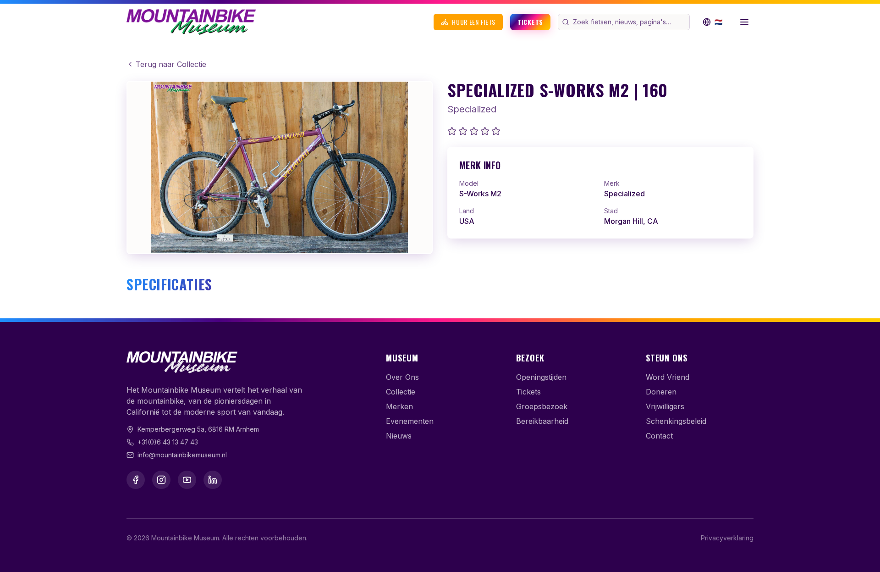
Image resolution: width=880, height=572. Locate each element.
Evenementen (410, 421)
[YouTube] (187, 480)
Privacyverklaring (727, 538)
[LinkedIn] (213, 480)
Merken (399, 406)
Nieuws (399, 435)
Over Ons (402, 377)
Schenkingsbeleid (676, 421)
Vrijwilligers (665, 406)
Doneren (661, 391)
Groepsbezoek (541, 406)
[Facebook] (135, 480)
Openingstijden (541, 377)
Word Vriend (667, 377)
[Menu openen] (744, 22)
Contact (659, 435)
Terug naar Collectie (171, 64)
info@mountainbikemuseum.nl (182, 455)
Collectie (400, 391)
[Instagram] (161, 480)
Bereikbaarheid (542, 421)
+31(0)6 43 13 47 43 (168, 442)
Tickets (530, 22)
